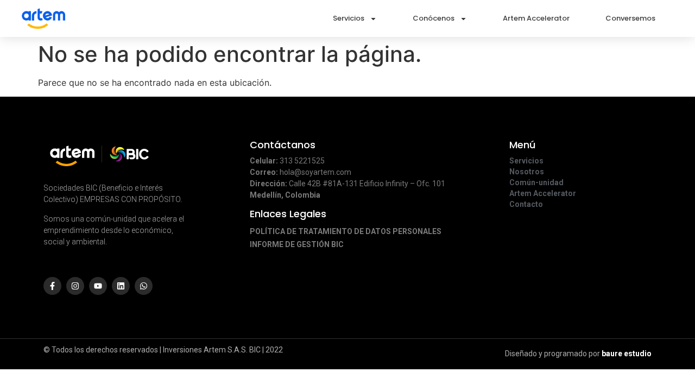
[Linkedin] (121, 286)
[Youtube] (98, 286)
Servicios (348, 18)
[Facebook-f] (52, 286)
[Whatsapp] (144, 286)
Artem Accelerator (536, 18)
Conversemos (630, 18)
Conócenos (433, 18)
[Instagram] (75, 286)
